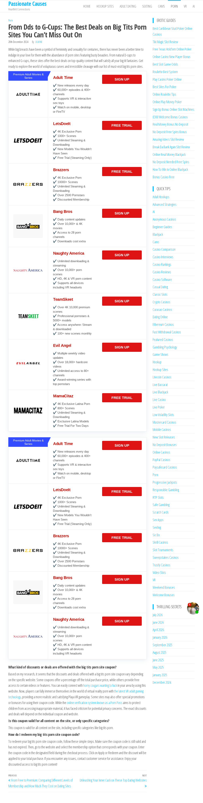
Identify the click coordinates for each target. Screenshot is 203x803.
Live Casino (159, 399)
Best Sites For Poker (164, 86)
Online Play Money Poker (167, 101)
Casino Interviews (163, 256)
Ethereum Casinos (163, 324)
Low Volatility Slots (163, 414)
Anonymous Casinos (164, 219)
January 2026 (160, 637)
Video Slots (159, 572)
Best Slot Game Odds (165, 64)
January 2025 (160, 674)
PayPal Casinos (161, 459)
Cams (161, 6)
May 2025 (158, 667)
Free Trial (121, 125)
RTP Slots (158, 497)
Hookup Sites (105, 6)
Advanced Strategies (164, 204)
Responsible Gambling (166, 489)
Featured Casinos (163, 339)
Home (87, 6)
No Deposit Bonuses (165, 444)
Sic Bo (156, 534)
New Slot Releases (164, 437)
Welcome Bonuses (164, 595)
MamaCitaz (63, 396)
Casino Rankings (162, 264)
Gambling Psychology (165, 347)
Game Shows (160, 354)
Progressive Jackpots (165, 482)
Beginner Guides (162, 226)
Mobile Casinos (162, 429)
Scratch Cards (161, 512)
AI (194, 6)
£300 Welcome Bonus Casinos (170, 116)
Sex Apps (158, 519)
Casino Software (162, 279)
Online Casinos (161, 452)
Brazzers (61, 170)
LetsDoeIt (61, 123)
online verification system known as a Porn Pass (94, 702)
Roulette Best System (165, 71)
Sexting (147, 6)
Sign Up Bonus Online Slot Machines (173, 109)
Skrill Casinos (160, 542)
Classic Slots (160, 294)
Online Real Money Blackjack (169, 154)
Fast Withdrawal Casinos (167, 332)
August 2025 (159, 652)
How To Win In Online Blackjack (170, 169)
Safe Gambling (161, 504)
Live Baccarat (160, 384)
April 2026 (158, 629)
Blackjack (158, 234)
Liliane (38, 42)
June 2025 (158, 660)
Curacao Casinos (162, 309)
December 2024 (162, 682)
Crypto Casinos (161, 302)
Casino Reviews (162, 272)
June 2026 (158, 622)
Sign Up (122, 79)
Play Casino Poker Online (167, 79)
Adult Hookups (161, 196)
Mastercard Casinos (164, 422)
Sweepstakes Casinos (166, 557)
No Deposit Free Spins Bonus (170, 131)
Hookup (157, 362)
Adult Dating (128, 6)
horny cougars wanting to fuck (100, 685)
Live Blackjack (160, 392)
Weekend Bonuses (164, 587)
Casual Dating (160, 286)
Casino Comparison (164, 249)
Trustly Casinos (161, 564)
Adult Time (63, 77)
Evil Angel (62, 345)
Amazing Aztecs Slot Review (168, 139)
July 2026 (158, 614)
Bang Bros (62, 211)
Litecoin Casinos (162, 377)
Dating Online (160, 316)
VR (185, 6)
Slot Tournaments (163, 549)
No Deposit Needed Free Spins (171, 161)
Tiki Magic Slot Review (165, 41)
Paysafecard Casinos (165, 467)
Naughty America (68, 253)
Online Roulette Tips (164, 94)
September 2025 (162, 644)
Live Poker (159, 407)
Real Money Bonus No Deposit (170, 124)
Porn (174, 6)
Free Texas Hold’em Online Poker (172, 49)
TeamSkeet (63, 299)
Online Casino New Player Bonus (172, 56)
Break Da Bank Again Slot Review (171, 147)
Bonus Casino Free (163, 177)
